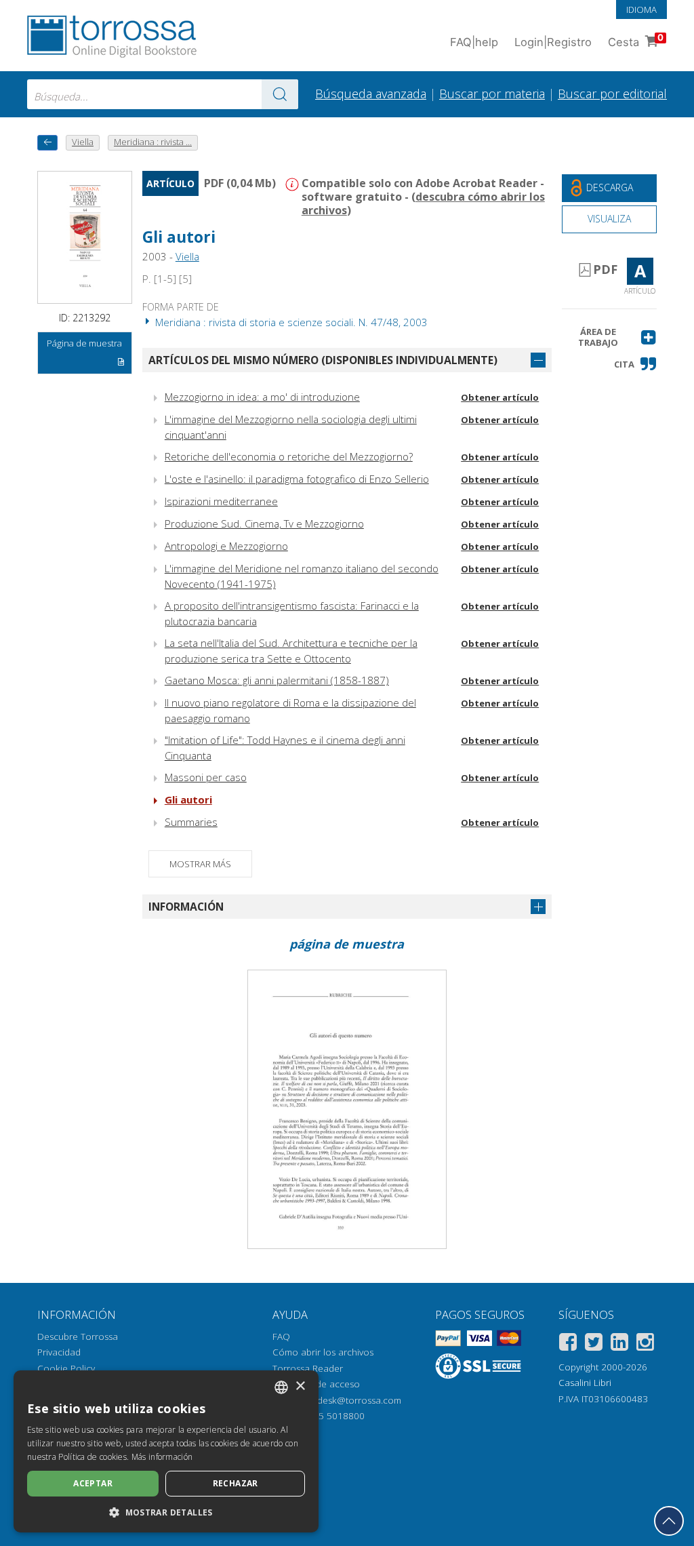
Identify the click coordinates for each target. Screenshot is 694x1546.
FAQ (281, 1336)
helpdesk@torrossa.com (350, 1400)
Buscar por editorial (612, 93)
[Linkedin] (619, 1344)
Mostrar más (200, 864)
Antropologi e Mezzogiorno (226, 546)
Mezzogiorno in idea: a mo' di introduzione (262, 396)
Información (186, 906)
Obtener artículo (500, 397)
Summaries (191, 822)
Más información (162, 1457)
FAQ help (474, 42)
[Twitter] (593, 1344)
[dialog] (166, 1451)
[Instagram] (645, 1344)
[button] (609, 337)
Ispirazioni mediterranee (221, 501)
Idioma (641, 9)
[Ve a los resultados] (280, 94)
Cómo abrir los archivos (322, 1352)
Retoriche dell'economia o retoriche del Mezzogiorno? (289, 456)
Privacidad (59, 1352)
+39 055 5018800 (327, 1416)
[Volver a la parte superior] (669, 1521)
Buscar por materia (492, 93)
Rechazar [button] (235, 1483)
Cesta (636, 40)
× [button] (300, 1386)
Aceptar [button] (93, 1483)
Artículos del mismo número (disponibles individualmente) (322, 360)
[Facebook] (567, 1344)
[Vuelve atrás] (47, 143)
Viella (187, 256)
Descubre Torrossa (77, 1336)
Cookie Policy (66, 1368)
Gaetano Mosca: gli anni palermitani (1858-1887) (277, 680)
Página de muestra (84, 343)
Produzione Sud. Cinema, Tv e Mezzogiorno (264, 523)
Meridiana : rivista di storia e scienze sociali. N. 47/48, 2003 (290, 322)
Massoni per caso (206, 777)
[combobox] (162, 94)
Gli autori (188, 799)
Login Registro (553, 42)
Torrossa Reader (307, 1368)
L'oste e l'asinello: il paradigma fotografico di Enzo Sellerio (297, 478)
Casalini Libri (584, 1382)
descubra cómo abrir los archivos (423, 203)
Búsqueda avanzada (370, 93)
